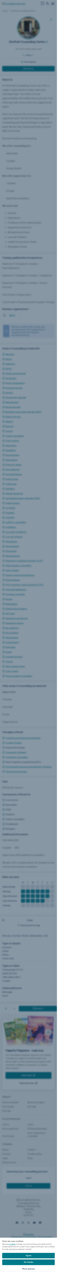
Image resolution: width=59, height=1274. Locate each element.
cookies (12, 1244)
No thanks (28, 1262)
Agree (28, 1255)
